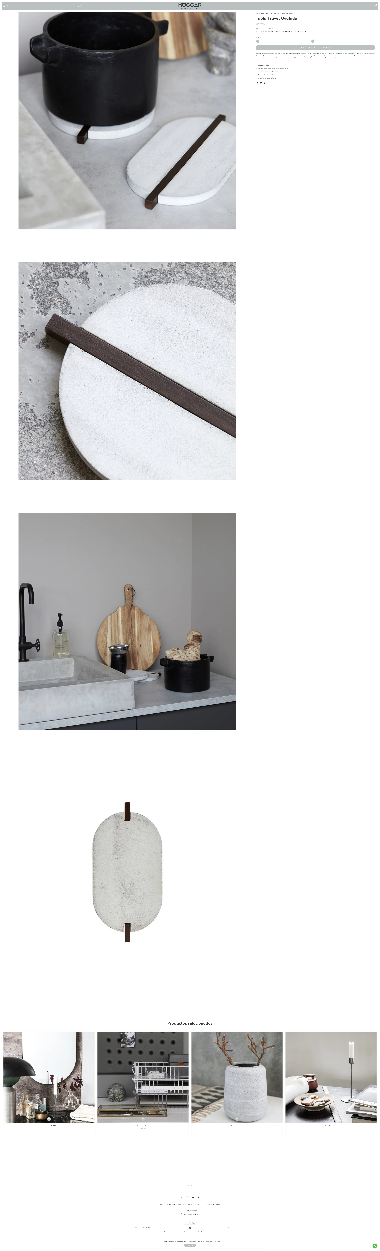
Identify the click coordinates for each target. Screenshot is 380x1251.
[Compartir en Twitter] (261, 83)
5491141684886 (191, 1210)
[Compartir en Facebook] (257, 83)
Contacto (181, 1204)
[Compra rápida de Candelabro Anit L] (331, 1119)
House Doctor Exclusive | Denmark (270, 13)
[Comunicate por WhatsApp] (375, 1246)
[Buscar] (78, 6)
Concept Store (170, 1204)
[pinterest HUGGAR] (198, 1197)
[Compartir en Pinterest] (264, 83)
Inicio (257, 13)
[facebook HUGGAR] (187, 1197)
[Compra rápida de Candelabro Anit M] (49, 1119)
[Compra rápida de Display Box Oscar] (143, 1119)
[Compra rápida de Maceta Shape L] (237, 1119)
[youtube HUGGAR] (193, 1197)
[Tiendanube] (190, 1228)
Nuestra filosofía (193, 1204)
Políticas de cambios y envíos (211, 1204)
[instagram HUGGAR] (181, 1197)
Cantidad (258, 37)
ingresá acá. (195, 1232)
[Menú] (4, 6)
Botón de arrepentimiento (208, 1232)
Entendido (190, 1245)
